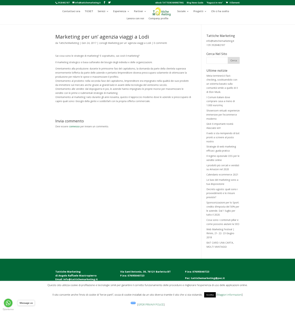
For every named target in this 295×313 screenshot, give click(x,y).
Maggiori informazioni (229, 294)
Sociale (181, 11)
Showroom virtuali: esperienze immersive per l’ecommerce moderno (223, 114)
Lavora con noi (135, 18)
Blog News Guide (195, 3)
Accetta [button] (210, 294)
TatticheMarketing (69, 43)
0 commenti (160, 43)
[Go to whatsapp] (8, 303)
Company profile (158, 18)
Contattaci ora (71, 11)
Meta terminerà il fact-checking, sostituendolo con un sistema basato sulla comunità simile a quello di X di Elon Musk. (222, 84)
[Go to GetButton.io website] (8, 309)
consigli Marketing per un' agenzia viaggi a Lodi (125, 43)
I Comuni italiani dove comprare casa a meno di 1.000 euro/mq (220, 101)
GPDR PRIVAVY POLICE (151, 304)
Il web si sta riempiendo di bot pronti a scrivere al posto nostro (223, 137)
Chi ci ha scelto (220, 11)
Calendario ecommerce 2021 (222, 174)
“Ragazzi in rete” (214, 3)
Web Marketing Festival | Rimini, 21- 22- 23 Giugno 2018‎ (220, 233)
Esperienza (119, 11)
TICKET (89, 11)
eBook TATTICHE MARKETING (169, 3)
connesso (74, 126)
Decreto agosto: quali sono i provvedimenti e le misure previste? (222, 193)
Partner (138, 11)
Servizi (101, 11)
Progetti (198, 11)
